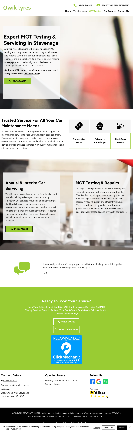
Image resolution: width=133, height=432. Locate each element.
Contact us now (31, 73)
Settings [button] (97, 427)
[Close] (129, 427)
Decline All (108, 427)
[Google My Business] (98, 381)
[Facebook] (92, 381)
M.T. (45, 273)
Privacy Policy (15, 428)
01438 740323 (10, 380)
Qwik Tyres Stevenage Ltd (19, 48)
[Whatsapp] (105, 381)
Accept (122, 427)
